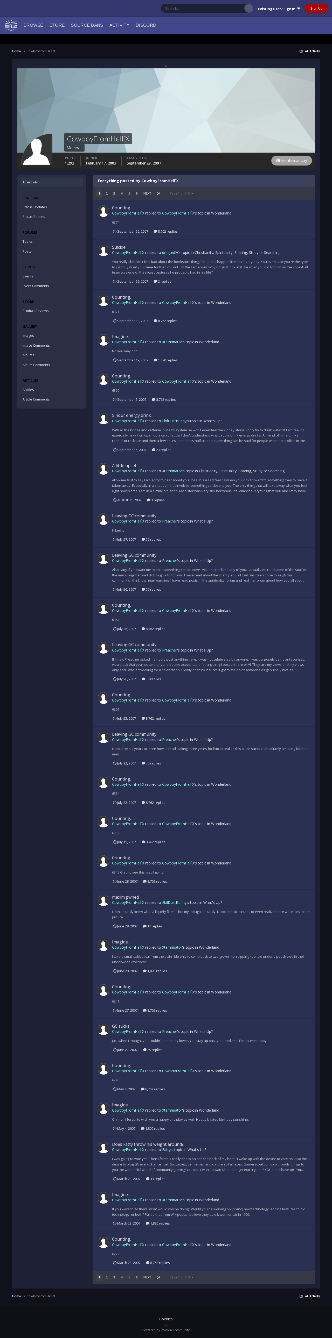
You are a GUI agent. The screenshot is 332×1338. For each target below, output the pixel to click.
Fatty (166, 1149)
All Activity (30, 182)
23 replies (163, 449)
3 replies (157, 500)
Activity (119, 25)
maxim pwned (125, 897)
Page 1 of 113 (180, 193)
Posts (27, 251)
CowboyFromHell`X (128, 213)
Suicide (119, 247)
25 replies (155, 1049)
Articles (28, 389)
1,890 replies (167, 360)
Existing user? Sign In (277, 8)
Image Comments (36, 345)
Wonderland (221, 213)
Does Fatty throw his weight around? (148, 1144)
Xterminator (172, 341)
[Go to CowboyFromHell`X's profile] (103, 211)
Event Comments (36, 285)
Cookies (166, 1318)
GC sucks (120, 1026)
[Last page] (158, 193)
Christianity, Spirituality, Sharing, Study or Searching (237, 252)
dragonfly (170, 252)
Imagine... (121, 336)
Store (57, 25)
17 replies (155, 926)
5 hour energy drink (131, 415)
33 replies (157, 1178)
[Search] (248, 8)
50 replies (153, 539)
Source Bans (87, 25)
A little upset (124, 465)
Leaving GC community (134, 516)
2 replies (164, 281)
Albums (28, 355)
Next (147, 193)
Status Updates (226, 8)
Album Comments (36, 364)
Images (28, 335)
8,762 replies (167, 231)
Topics (28, 241)
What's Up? (212, 420)
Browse (33, 25)
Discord (146, 25)
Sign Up (316, 8)
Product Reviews (36, 310)
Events (28, 276)
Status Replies (34, 216)
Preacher (169, 521)
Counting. (121, 208)
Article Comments (36, 399)
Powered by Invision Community (166, 1330)
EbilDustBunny (174, 420)
